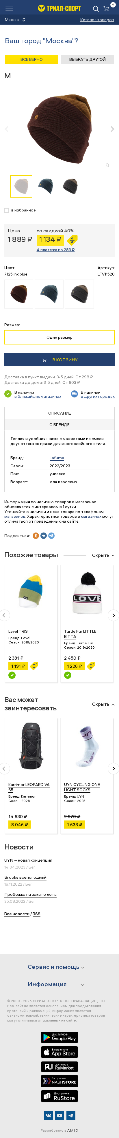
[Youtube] (59, 1115)
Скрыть (100, 555)
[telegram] (51, 535)
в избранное (23, 210)
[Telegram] (70, 1115)
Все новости (16, 913)
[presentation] (9, 129)
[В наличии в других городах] (12, 675)
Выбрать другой (87, 59)
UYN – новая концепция (28, 860)
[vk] (43, 535)
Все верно (32, 59)
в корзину (64, 360)
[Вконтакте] (48, 1115)
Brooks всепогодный (25, 877)
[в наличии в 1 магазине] (67, 675)
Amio (73, 1130)
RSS (36, 913)
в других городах (98, 396)
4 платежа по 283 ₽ (56, 249)
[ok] (36, 535)
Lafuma (57, 457)
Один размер (59, 337)
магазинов (14, 516)
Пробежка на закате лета (30, 894)
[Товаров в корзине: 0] (107, 9)
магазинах (91, 516)
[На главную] (59, 8)
